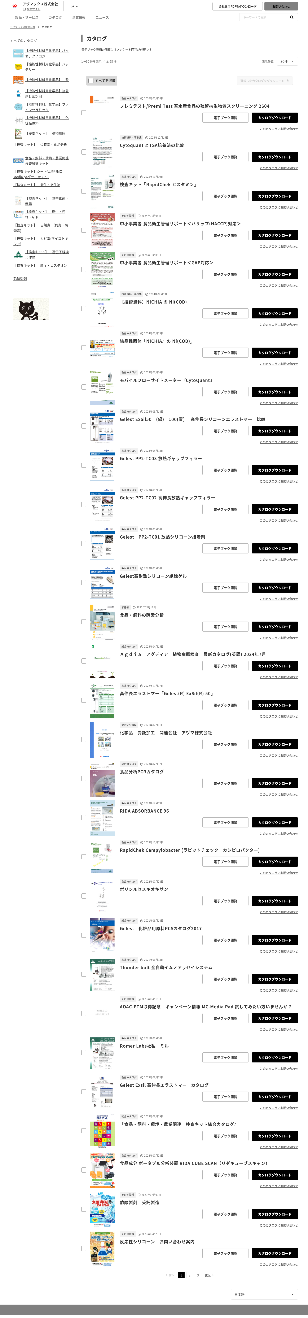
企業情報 (78, 17)
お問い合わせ (281, 6)
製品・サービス (27, 17)
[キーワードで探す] (292, 17)
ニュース (102, 17)
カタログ (55, 17)
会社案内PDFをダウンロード (238, 6)
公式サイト (33, 9)
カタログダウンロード (275, 117)
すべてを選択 (105, 80)
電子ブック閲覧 (225, 117)
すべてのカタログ (23, 40)
